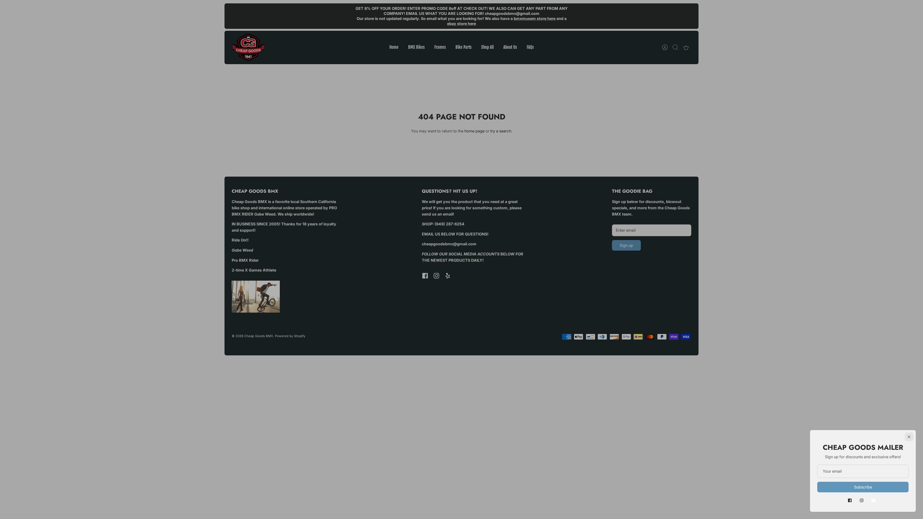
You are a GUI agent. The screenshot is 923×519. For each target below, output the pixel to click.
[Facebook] (849, 500)
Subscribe (863, 487)
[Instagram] (861, 500)
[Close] (909, 436)
